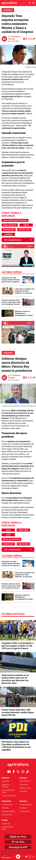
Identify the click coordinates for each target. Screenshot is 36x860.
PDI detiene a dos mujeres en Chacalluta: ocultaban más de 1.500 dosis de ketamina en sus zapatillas (16, 745)
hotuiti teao (24, 230)
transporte (23, 544)
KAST (8, 535)
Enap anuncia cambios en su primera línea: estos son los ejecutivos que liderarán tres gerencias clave (15, 679)
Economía (24, 784)
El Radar (5, 808)
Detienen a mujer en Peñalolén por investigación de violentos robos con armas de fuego (24, 313)
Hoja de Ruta (7, 814)
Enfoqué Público (8, 811)
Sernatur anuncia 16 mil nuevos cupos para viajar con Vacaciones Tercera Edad (11, 302)
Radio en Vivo (18, 836)
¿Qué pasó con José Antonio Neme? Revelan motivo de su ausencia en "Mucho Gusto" (11, 280)
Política (8, 10)
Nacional (8, 353)
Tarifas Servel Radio (7, 828)
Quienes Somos (26, 804)
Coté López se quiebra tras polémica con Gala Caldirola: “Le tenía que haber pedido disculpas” (24, 291)
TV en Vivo (18, 841)
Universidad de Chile (8, 791)
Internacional (25, 788)
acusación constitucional (15, 220)
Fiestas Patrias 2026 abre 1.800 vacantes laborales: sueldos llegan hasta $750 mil (18, 712)
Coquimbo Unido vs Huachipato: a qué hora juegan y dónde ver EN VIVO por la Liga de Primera (18, 645)
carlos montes (10, 225)
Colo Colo (5, 781)
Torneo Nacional (9, 795)
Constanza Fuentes (14, 37)
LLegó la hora (7, 804)
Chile (26, 225)
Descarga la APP (18, 847)
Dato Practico (25, 781)
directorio (23, 530)
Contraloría (8, 230)
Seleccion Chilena (6, 785)
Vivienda (8, 234)
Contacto (23, 808)
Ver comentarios (12, 239)
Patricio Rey (8, 544)
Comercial (6, 823)
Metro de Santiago (11, 539)
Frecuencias (25, 811)
